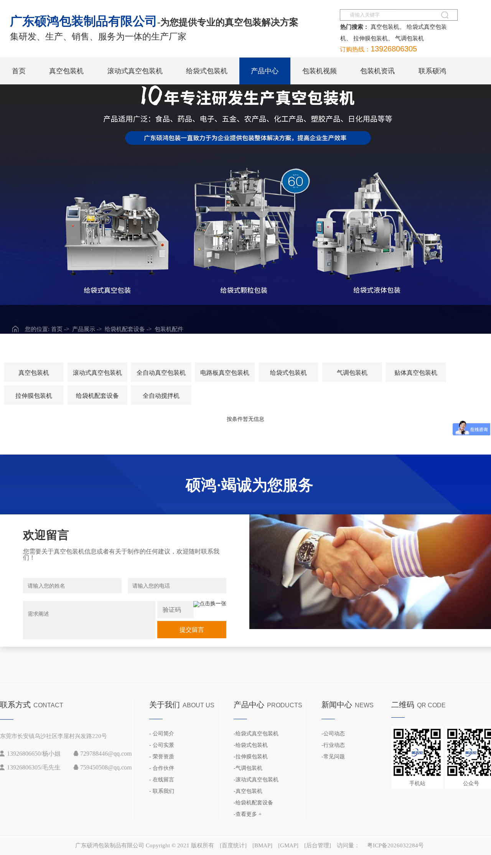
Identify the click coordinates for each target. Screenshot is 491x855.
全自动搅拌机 (161, 395)
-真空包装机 (248, 791)
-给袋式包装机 (251, 745)
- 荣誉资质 (161, 756)
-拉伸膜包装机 (251, 756)
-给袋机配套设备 (253, 803)
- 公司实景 (161, 745)
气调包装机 (409, 38)
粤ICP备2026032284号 (395, 845)
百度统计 (233, 845)
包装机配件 (169, 329)
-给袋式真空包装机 (256, 733)
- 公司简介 (161, 733)
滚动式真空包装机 (135, 71)
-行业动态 (333, 745)
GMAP (288, 845)
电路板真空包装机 (225, 372)
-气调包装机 (248, 768)
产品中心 (264, 71)
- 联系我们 (161, 791)
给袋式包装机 (206, 71)
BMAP (262, 845)
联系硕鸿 (432, 71)
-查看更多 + (248, 814)
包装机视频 (319, 71)
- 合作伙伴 (161, 768)
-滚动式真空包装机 (256, 780)
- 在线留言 (161, 780)
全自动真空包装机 (161, 372)
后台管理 (317, 845)
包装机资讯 (377, 71)
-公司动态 (333, 733)
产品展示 (83, 329)
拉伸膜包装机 (370, 38)
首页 (19, 71)
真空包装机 (385, 27)
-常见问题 (333, 756)
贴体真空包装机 (416, 372)
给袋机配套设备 (97, 395)
